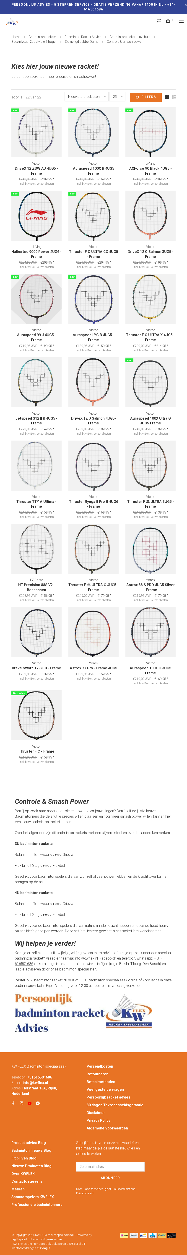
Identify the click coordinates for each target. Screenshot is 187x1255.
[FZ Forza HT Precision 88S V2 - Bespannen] (36, 549)
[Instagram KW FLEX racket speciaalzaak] (21, 1103)
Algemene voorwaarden (107, 1128)
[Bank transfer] (134, 1237)
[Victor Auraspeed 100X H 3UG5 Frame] (150, 633)
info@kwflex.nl (86, 958)
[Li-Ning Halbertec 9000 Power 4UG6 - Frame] (36, 216)
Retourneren (97, 1074)
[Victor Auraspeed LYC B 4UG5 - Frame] (93, 299)
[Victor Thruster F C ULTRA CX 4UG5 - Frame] (93, 216)
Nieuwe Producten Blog (31, 1166)
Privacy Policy (98, 1120)
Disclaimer (96, 1113)
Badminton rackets (42, 37)
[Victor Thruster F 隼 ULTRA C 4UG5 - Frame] (93, 549)
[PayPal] (162, 1237)
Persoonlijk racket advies (108, 1097)
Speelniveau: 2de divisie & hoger (34, 41)
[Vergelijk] (159, 21)
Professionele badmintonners (36, 1204)
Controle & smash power (125, 41)
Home (15, 37)
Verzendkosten (100, 1066)
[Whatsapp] (38, 1103)
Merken (18, 1189)
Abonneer (110, 1178)
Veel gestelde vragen (105, 1089)
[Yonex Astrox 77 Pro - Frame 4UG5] (93, 633)
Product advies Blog (28, 1143)
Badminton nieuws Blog (31, 1150)
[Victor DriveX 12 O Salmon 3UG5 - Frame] (150, 216)
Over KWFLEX (23, 1174)
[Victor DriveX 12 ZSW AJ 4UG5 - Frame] (36, 133)
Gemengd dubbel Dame (81, 41)
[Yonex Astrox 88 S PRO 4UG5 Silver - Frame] (150, 549)
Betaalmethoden (101, 1082)
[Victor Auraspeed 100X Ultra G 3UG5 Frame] (150, 383)
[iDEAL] (124, 1237)
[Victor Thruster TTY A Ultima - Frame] (36, 466)
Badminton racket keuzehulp (130, 37)
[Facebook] (13, 1103)
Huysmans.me (52, 1239)
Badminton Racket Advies (83, 37)
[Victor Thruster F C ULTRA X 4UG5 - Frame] (150, 299)
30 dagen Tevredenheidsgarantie (115, 1105)
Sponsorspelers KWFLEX (32, 1197)
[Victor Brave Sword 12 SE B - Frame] (36, 633)
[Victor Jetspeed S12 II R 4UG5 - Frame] (36, 383)
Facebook (108, 958)
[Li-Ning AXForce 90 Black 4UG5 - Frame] (150, 133)
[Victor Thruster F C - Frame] (36, 716)
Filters (148, 97)
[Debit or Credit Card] (171, 1237)
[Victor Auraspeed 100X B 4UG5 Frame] (93, 133)
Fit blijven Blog (23, 1158)
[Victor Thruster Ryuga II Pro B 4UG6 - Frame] (93, 466)
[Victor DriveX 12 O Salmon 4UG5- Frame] (93, 383)
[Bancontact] (143, 1237)
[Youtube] (29, 1103)
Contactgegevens (27, 1181)
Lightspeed (19, 1239)
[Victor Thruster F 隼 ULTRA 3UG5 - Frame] (150, 466)
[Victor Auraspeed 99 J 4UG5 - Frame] (36, 299)
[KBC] (152, 1237)
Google (45, 1248)
